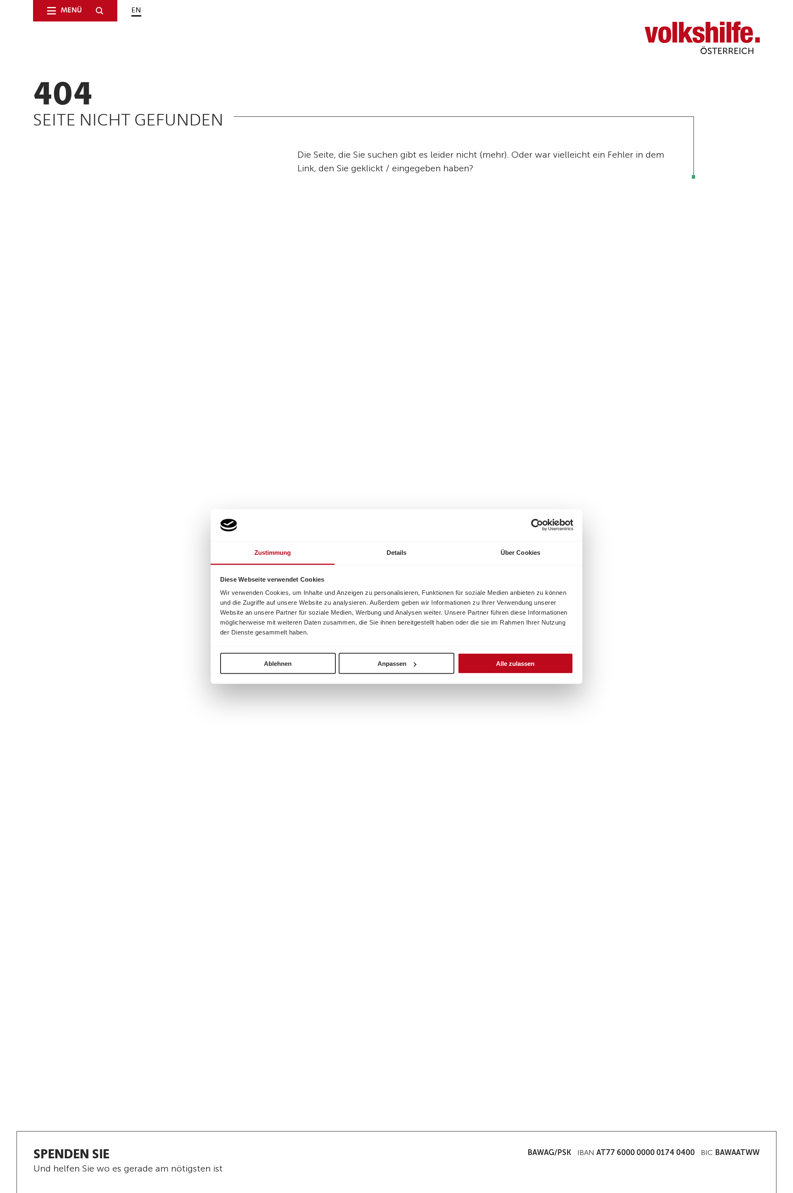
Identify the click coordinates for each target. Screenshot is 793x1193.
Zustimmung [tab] (272, 552)
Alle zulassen (515, 663)
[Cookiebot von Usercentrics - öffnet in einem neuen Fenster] (537, 525)
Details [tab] (397, 552)
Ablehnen (278, 663)
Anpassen (392, 663)
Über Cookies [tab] (520, 552)
